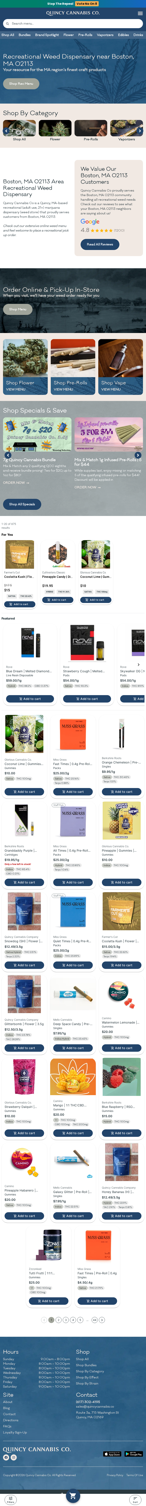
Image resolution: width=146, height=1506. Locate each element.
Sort (135, 1502)
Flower (55, 139)
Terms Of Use (134, 1475)
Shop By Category (90, 1371)
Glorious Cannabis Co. (18, 759)
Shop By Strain (87, 1383)
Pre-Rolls (91, 139)
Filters (10, 1502)
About (8, 1402)
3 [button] (66, 1320)
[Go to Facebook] (6, 1457)
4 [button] (73, 1320)
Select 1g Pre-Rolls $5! (95, 459)
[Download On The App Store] (112, 1453)
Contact (9, 1414)
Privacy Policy (115, 1475)
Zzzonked (35, 1268)
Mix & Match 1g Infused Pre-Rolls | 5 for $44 (36, 462)
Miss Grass (60, 759)
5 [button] (80, 1320)
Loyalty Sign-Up (15, 1432)
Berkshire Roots (111, 758)
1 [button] (51, 1320)
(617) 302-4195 (88, 1402)
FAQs (7, 1426)
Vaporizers (126, 139)
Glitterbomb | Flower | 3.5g (24, 1024)
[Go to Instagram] (14, 1457)
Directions (10, 1420)
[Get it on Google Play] (134, 1453)
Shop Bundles (86, 1365)
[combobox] (76, 23)
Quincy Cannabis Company (21, 936)
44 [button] (94, 1320)
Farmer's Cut (110, 936)
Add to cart (32, 699)
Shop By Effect (87, 1377)
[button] (140, 13)
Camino (106, 1018)
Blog (6, 1408)
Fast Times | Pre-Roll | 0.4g (97, 1273)
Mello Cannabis (62, 1019)
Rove (9, 666)
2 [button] (58, 1320)
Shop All (19, 139)
